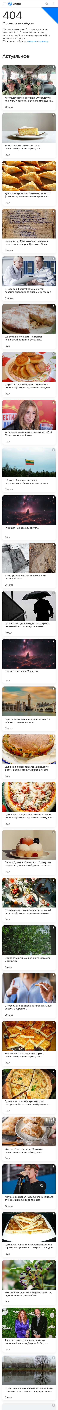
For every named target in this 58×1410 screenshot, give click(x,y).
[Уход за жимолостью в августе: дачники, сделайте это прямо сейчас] (29, 1282)
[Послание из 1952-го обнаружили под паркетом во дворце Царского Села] (29, 231)
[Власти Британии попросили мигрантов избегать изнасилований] (29, 708)
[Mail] (10, 3)
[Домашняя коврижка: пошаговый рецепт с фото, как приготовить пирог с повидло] (29, 1234)
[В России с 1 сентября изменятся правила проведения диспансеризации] (29, 278)
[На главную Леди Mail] (16, 3)
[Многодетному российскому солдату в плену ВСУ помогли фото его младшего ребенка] (29, 87)
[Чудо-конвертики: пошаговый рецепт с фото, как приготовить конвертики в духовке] (29, 183)
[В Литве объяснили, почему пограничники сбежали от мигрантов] (29, 470)
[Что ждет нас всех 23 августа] (29, 517)
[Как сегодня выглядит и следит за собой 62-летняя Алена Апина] (29, 422)
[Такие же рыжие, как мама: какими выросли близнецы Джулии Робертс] (29, 1330)
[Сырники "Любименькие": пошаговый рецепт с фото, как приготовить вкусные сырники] (29, 374)
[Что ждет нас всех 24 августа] (29, 661)
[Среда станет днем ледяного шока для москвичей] (29, 947)
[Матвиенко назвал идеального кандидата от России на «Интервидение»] (29, 1186)
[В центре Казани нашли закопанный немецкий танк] (29, 565)
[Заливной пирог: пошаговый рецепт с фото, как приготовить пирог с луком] (29, 756)
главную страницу (37, 41)
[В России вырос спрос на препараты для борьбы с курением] (29, 995)
